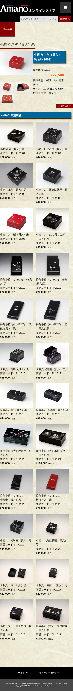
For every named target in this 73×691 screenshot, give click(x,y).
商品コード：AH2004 (51, 153)
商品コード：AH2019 (52, 414)
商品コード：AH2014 (52, 330)
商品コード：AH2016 (14, 373)
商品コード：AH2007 (14, 238)
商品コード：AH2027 (51, 589)
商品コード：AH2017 (51, 373)
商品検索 (65, 18)
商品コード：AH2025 (51, 546)
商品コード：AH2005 (13, 194)
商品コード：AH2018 (13, 414)
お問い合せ (64, 106)
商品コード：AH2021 (50, 457)
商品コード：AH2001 (12, 153)
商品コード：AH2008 (50, 240)
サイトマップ (24, 672)
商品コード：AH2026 (13, 589)
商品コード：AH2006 (51, 196)
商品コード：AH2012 (16, 330)
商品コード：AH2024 (15, 544)
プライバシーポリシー (48, 672)
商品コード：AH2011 (51, 285)
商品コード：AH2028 (15, 632)
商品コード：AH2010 (16, 285)
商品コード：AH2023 (51, 502)
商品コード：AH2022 (15, 502)
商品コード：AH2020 (15, 457)
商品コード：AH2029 (51, 632)
